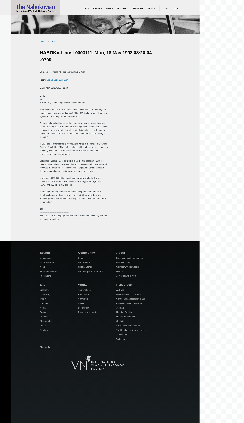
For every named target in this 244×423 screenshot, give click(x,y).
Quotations (121, 321)
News (53, 41)
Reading (44, 330)
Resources (124, 284)
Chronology (45, 294)
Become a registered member (129, 258)
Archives (120, 290)
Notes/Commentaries (125, 317)
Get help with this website (127, 267)
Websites (120, 339)
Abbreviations (84, 290)
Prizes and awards (48, 271)
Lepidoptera (83, 308)
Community (86, 252)
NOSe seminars (47, 262)
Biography (44, 290)
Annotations (83, 294)
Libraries (44, 303)
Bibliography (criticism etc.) (128, 294)
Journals (120, 308)
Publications (45, 276)
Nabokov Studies (124, 312)
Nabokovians (84, 262)
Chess (81, 303)
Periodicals (45, 317)
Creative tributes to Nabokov (129, 303)
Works (82, 284)
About (120, 252)
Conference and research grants (130, 299)
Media (42, 308)
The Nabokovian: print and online (131, 330)
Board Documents (124, 262)
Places (43, 326)
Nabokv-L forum (85, 267)
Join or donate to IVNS (126, 276)
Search (45, 347)
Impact (43, 299)
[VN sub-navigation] (90, 8)
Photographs (45, 321)
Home (42, 41)
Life (42, 284)
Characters (83, 299)
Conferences (45, 258)
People (43, 312)
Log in (175, 8)
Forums (81, 258)
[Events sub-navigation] (103, 8)
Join (166, 8)
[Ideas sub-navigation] (114, 8)
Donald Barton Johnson (57, 80)
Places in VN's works (87, 312)
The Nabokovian (35, 7)
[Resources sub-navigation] (130, 8)
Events (45, 252)
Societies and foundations (128, 326)
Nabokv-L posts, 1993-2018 (90, 271)
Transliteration (122, 335)
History (119, 271)
